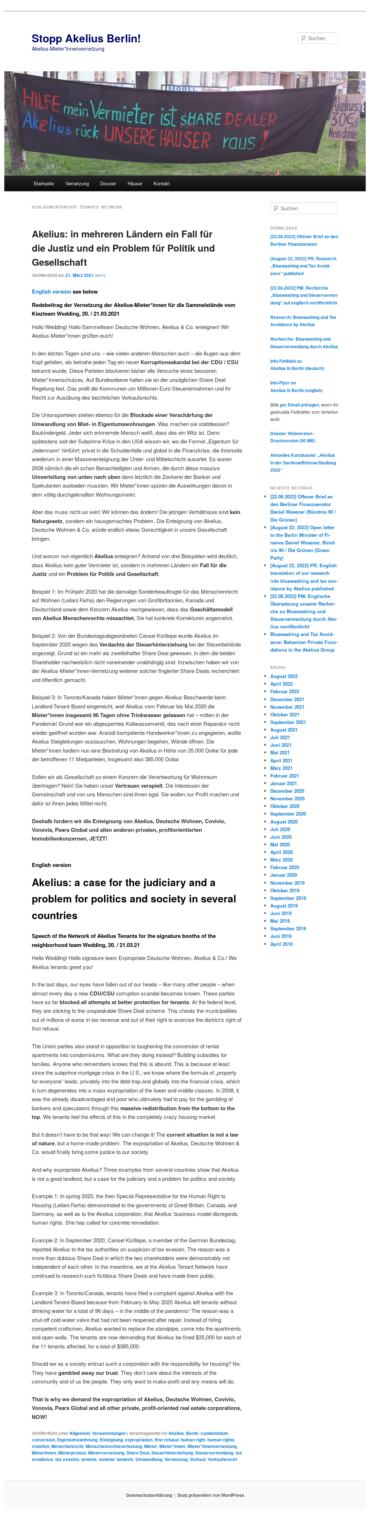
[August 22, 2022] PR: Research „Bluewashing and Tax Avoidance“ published (303, 266)
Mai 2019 (280, 920)
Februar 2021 (284, 775)
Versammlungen (109, 1433)
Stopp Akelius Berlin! (86, 38)
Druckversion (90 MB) (292, 440)
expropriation (138, 1439)
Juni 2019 (281, 913)
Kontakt (162, 183)
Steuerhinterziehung (172, 1452)
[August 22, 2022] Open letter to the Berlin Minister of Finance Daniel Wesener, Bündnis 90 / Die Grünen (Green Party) (303, 542)
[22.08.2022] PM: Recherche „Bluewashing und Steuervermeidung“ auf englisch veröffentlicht (304, 295)
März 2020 (281, 859)
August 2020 (284, 821)
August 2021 (284, 729)
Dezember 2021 (287, 699)
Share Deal (137, 1452)
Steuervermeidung (214, 1452)
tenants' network (116, 1459)
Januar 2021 (283, 783)
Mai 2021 (280, 752)
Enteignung (111, 1439)
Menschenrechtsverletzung (114, 1446)
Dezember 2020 (287, 790)
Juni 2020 (281, 836)
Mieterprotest (72, 1452)
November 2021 (287, 706)
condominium (214, 1433)
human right (193, 1439)
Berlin (192, 1433)
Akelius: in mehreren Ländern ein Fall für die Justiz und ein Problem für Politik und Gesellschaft (123, 248)
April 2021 (281, 760)
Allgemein (79, 1433)
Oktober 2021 (285, 714)
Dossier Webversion (291, 433)
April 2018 (281, 943)
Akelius (176, 1433)
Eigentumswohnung (77, 1439)
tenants (89, 1459)
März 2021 (281, 768)
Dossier (108, 183)
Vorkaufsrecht (222, 1459)
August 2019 (284, 905)
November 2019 (287, 882)
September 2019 (288, 897)
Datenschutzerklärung (149, 1495)
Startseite (44, 183)
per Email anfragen (299, 404)
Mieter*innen (172, 1446)
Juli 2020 (280, 829)
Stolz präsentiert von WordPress (210, 1495)
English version (51, 291)
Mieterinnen (44, 1452)
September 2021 (288, 722)
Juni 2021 (281, 744)
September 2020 (288, 813)
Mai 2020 (280, 844)
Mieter (150, 1446)
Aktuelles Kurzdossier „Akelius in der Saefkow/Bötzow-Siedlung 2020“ (303, 462)
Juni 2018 (281, 935)
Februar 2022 (284, 691)
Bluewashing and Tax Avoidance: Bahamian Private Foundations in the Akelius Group (303, 642)
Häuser (135, 183)
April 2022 (281, 683)
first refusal (166, 1439)
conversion (43, 1439)
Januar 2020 (283, 874)
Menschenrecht (67, 1446)
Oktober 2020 (285, 806)
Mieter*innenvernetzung (212, 1446)
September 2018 (288, 928)
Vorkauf (198, 1459)
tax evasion (67, 1459)
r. (104, 275)
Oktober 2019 (285, 890)
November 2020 (287, 798)
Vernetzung (77, 183)
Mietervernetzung (106, 1452)
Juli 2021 (280, 737)
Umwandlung (148, 1459)
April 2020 (281, 852)
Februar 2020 (284, 867)
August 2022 (284, 676)
